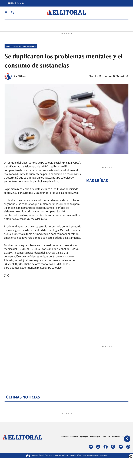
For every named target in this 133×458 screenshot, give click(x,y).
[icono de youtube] (91, 446)
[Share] (127, 439)
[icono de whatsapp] (113, 446)
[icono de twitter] (98, 446)
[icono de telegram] (120, 446)
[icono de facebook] (106, 446)
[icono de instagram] (128, 446)
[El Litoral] (66, 12)
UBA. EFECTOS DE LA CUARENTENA (21, 46)
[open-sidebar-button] (6, 12)
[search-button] (12, 12)
